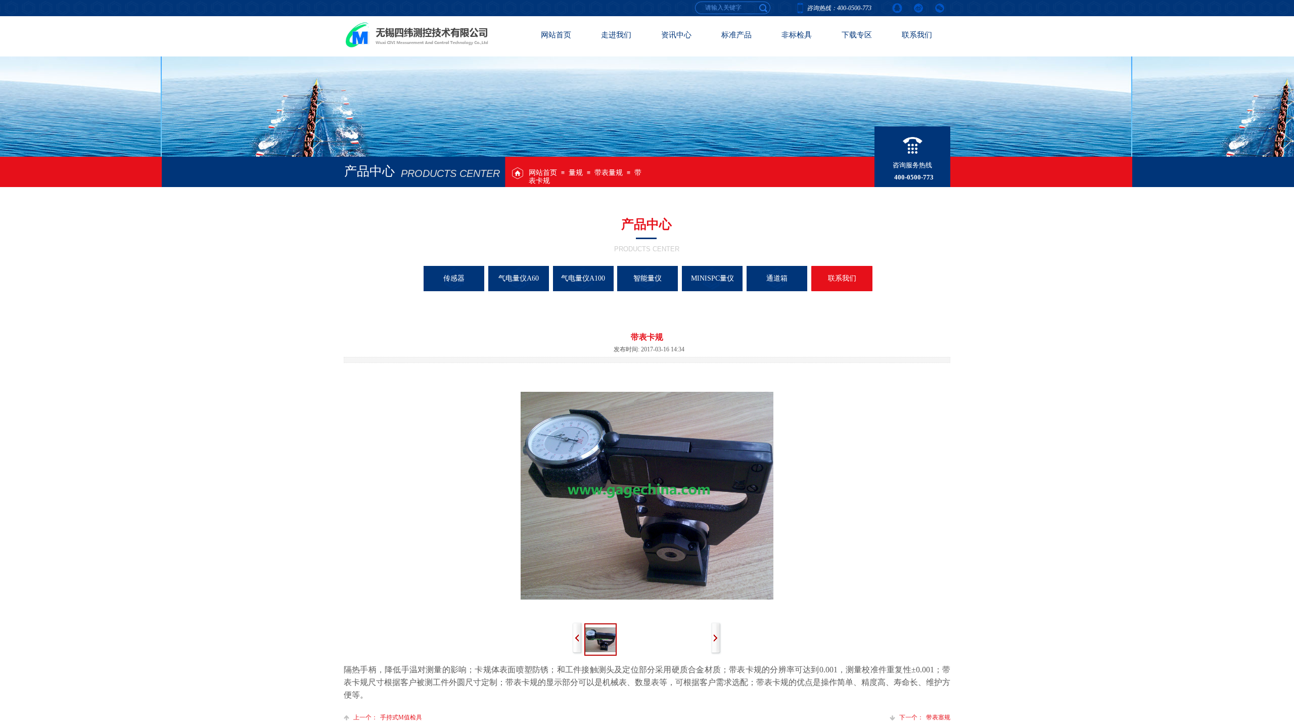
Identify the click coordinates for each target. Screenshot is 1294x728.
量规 (576, 172)
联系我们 (917, 35)
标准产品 (736, 35)
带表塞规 (924, 717)
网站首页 (543, 172)
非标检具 (796, 35)
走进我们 (616, 35)
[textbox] (764, 7)
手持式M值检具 (387, 717)
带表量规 (608, 172)
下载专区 (857, 35)
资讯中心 (676, 35)
